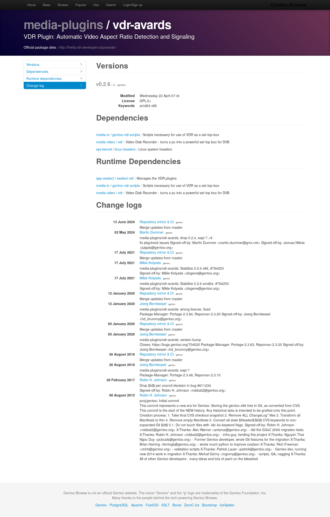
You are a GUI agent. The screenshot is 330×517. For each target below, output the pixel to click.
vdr (120, 141)
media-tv (102, 134)
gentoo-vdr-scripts (126, 134)
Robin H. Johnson (153, 379)
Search (111, 4)
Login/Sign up (132, 4)
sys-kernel (104, 149)
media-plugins (63, 24)
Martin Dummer (152, 232)
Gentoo (101, 504)
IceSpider (227, 504)
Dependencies (37, 71)
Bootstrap (209, 504)
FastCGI (152, 504)
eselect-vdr (125, 178)
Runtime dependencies (44, 78)
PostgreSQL (119, 504)
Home (31, 4)
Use (96, 4)
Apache (137, 504)
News (46, 4)
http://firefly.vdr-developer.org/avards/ (87, 47)
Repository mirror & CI (157, 221)
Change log (35, 85)
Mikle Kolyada (150, 262)
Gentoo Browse (288, 4)
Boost (176, 504)
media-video (105, 141)
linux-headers (125, 149)
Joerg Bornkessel (153, 303)
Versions (32, 64)
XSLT (165, 504)
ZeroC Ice (191, 504)
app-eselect (105, 178)
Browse (63, 4)
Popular (80, 4)
